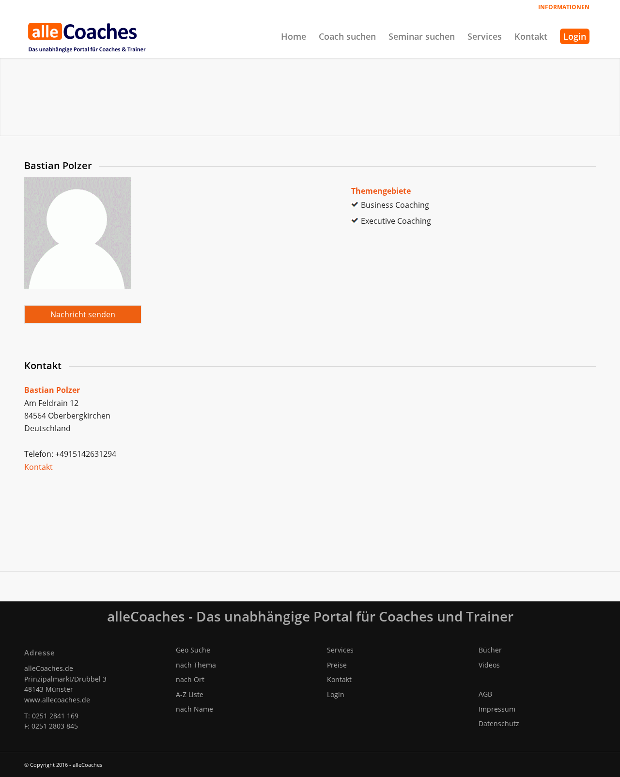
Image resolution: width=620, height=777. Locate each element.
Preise (337, 664)
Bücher (490, 649)
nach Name (194, 709)
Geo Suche (193, 649)
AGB (485, 694)
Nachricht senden (82, 314)
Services (340, 649)
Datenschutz (499, 723)
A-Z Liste (189, 694)
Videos (489, 664)
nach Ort (190, 679)
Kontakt (38, 467)
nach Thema (196, 664)
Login (335, 694)
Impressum (497, 709)
